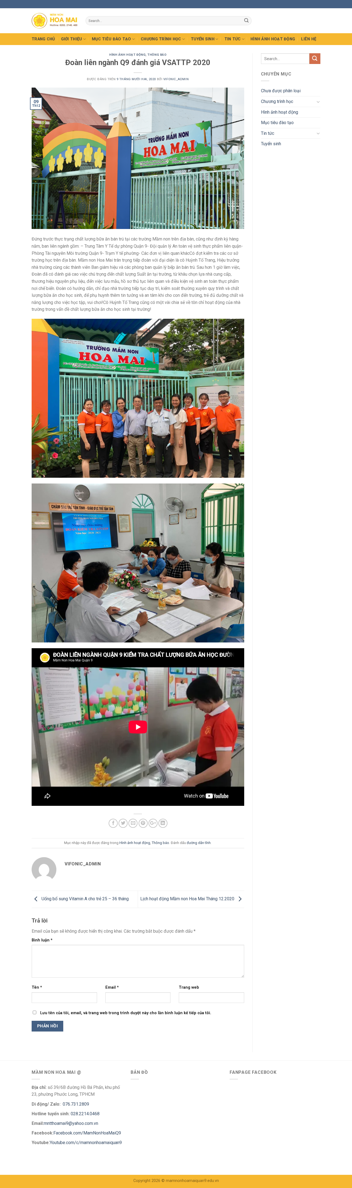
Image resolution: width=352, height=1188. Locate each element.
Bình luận (42, 940)
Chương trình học (161, 39)
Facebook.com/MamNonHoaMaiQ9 (87, 1133)
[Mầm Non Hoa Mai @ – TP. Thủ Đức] (54, 21)
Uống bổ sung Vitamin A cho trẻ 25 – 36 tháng (84, 899)
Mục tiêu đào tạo (111, 39)
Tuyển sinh (203, 39)
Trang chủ (43, 39)
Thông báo (156, 55)
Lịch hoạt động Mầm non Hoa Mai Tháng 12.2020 (187, 899)
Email (112, 987)
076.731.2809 (75, 1104)
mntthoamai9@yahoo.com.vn (71, 1123)
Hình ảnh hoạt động (273, 39)
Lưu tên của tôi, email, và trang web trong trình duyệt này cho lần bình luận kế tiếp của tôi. (125, 1013)
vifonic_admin (176, 79)
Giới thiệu (71, 39)
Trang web (189, 987)
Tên (37, 987)
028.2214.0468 (85, 1113)
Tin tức (232, 39)
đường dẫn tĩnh (199, 843)
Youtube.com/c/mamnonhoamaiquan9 (86, 1142)
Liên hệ (308, 39)
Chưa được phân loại (281, 90)
